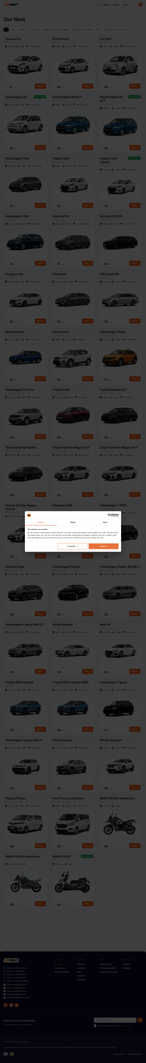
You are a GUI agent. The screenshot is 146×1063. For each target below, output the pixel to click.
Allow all (103, 546)
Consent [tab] (41, 522)
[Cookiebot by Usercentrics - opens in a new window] (109, 515)
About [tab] (105, 522)
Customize (71, 546)
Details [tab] (73, 522)
